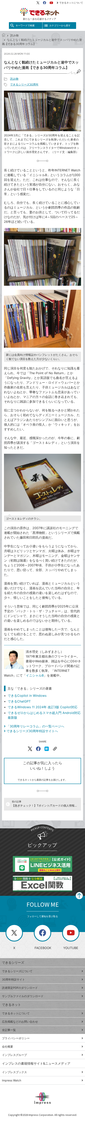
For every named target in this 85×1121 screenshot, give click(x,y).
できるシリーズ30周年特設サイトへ (32, 731)
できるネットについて (71, 2)
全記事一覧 (9, 1030)
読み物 (14, 35)
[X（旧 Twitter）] (38, 2)
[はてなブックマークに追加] (46, 749)
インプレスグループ (14, 1054)
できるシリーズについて (17, 971)
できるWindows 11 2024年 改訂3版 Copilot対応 (42, 707)
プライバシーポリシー (16, 1038)
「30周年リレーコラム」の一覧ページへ (35, 726)
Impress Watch (11, 1080)
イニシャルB (35, 675)
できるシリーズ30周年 (24, 84)
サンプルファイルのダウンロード (22, 996)
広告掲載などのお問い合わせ (20, 1021)
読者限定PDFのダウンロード (20, 987)
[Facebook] (44, 3)
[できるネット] (3, 35)
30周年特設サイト (13, 979)
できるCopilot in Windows (27, 696)
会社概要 (7, 1046)
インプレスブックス (14, 1072)
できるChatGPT (19, 701)
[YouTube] (51, 3)
